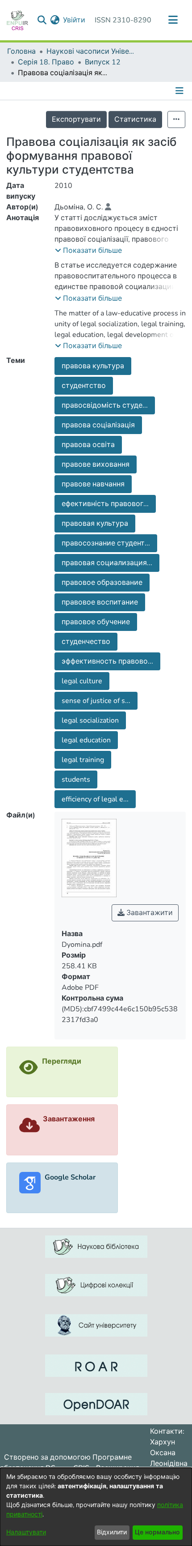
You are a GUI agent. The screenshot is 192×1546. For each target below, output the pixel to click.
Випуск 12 (103, 62)
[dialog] (96, 1507)
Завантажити (149, 913)
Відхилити (112, 1532)
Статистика (135, 119)
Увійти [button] (74, 20)
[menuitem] (54, 20)
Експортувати (76, 119)
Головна (21, 51)
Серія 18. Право (46, 62)
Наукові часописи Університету (91, 51)
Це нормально (157, 1532)
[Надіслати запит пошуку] (41, 20)
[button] (88, 250)
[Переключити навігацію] (172, 20)
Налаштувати (26, 1532)
